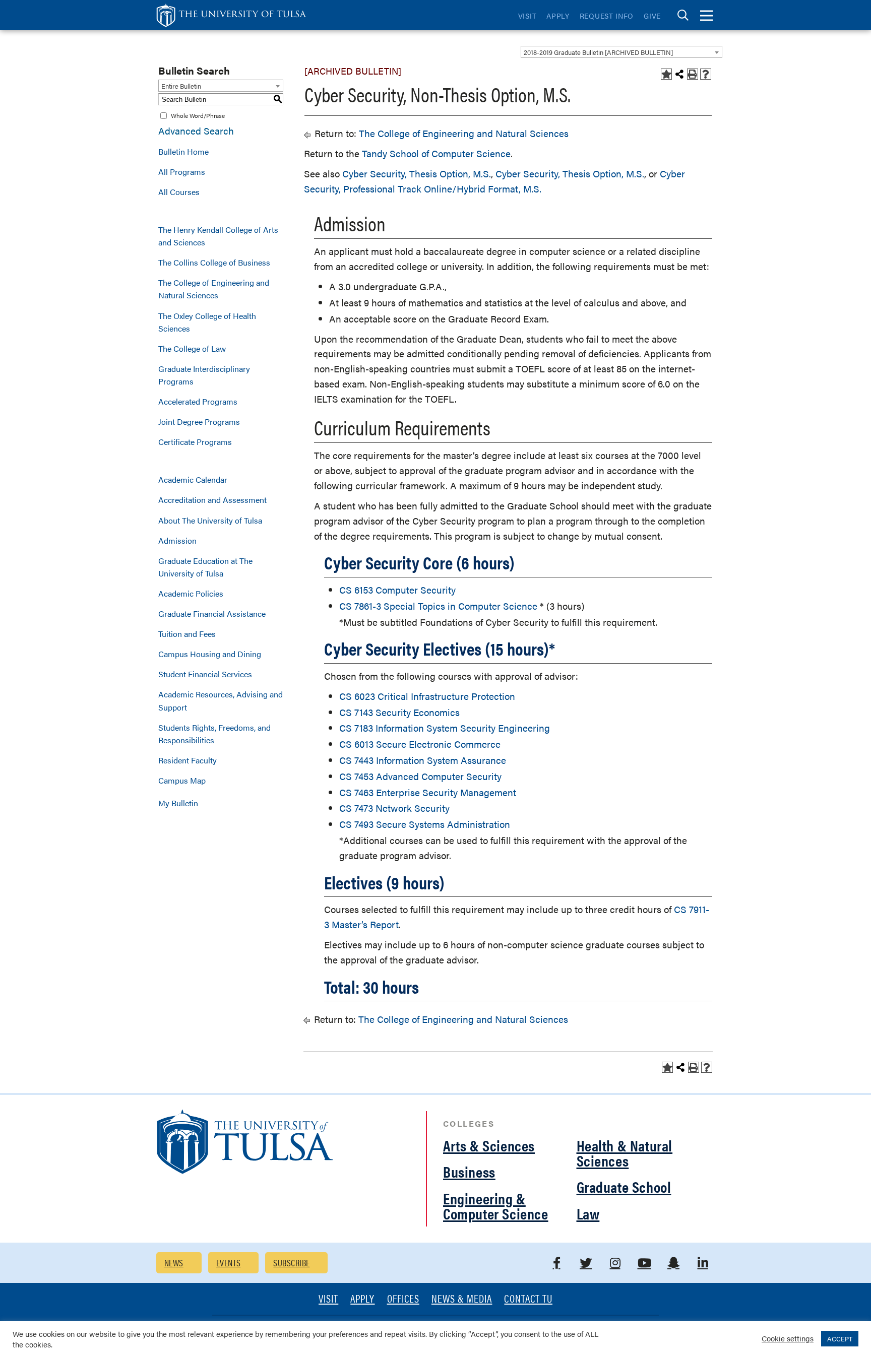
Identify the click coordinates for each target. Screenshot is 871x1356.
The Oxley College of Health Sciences (207, 322)
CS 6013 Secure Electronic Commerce (420, 744)
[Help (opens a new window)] (705, 74)
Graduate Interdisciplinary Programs (204, 375)
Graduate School (624, 1186)
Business (469, 1171)
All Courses (179, 192)
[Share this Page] (679, 74)
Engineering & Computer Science (495, 1205)
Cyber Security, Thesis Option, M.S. (416, 173)
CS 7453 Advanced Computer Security (420, 776)
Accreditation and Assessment (212, 499)
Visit (527, 16)
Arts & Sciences (489, 1145)
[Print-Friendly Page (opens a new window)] (692, 74)
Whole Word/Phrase (198, 115)
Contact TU (528, 1299)
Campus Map (182, 780)
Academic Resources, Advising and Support (220, 700)
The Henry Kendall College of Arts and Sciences (218, 236)
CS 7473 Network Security (394, 808)
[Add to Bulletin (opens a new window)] (666, 74)
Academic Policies (190, 593)
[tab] (683, 15)
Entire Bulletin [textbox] (181, 86)
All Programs (181, 171)
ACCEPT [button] (839, 1338)
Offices (403, 1299)
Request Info (607, 16)
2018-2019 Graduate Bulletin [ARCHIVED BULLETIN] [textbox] (598, 52)
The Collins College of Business (214, 262)
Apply (558, 16)
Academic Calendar (192, 479)
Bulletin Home (183, 151)
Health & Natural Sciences (625, 1152)
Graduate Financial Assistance (212, 613)
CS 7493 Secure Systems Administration (424, 824)
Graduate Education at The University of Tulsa (205, 567)
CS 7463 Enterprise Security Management (427, 792)
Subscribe (291, 1262)
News (173, 1262)
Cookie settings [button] (788, 1338)
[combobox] (621, 52)
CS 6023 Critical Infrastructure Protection (427, 696)
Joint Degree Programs (199, 421)
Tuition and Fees (187, 633)
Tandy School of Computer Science (436, 153)
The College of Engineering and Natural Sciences (213, 289)
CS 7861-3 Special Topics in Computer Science (438, 606)
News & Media (461, 1299)
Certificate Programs (195, 441)
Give (652, 16)
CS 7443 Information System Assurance (422, 760)
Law (588, 1213)
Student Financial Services (205, 674)
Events (228, 1262)
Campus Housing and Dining (209, 654)
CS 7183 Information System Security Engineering (444, 728)
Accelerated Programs (197, 401)
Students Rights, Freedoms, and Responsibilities (214, 734)
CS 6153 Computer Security (397, 590)
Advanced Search (196, 131)
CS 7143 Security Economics (399, 712)
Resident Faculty (187, 760)
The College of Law (192, 348)
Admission (177, 540)
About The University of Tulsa (210, 520)
